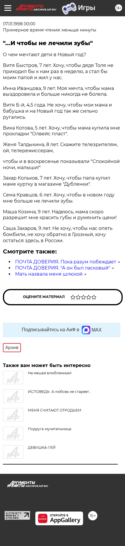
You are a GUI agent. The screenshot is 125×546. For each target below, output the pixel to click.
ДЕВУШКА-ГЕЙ (42, 447)
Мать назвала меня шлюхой (49, 274)
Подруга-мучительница (49, 429)
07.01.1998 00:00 (19, 23)
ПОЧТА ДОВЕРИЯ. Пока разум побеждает (65, 262)
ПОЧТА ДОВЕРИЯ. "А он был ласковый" (62, 268)
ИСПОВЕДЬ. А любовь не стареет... (59, 391)
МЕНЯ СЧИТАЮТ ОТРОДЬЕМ (54, 410)
